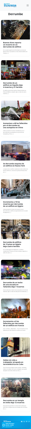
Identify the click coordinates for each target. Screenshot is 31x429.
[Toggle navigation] (27, 5)
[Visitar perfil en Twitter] (24, 421)
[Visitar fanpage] (22, 421)
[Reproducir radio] (3, 425)
